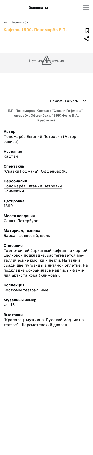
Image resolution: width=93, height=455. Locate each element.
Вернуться (19, 22)
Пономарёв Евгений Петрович (33, 186)
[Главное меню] (86, 7)
